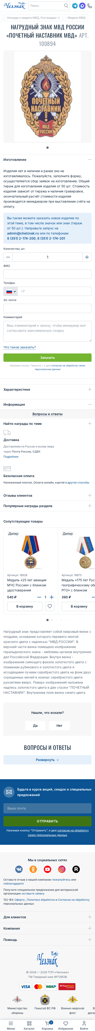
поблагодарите (13, 883)
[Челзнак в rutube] (76, 870)
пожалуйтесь (61, 879)
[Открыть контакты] (89, 6)
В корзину (24, 606)
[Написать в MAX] (82, 6)
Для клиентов (14, 917)
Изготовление (14, 159)
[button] (46, 6)
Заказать (47, 357)
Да (35, 725)
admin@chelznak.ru (23, 233)
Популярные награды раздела (27, 506)
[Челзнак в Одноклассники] (33, 870)
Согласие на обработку (74, 899)
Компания (11, 928)
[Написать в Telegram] (75, 6)
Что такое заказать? (19, 347)
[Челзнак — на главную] (14, 5)
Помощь (10, 940)
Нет (59, 725)
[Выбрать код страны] (10, 291)
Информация (14, 404)
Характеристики (16, 389)
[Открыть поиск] (66, 6)
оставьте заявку (33, 893)
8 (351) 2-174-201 (51, 238)
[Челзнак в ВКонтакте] (19, 870)
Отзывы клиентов (17, 495)
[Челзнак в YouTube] (47, 870)
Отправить (47, 821)
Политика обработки (41, 899)
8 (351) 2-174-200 (21, 238)
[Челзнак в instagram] (61, 870)
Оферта (20, 899)
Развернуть (46, 760)
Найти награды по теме (22, 424)
